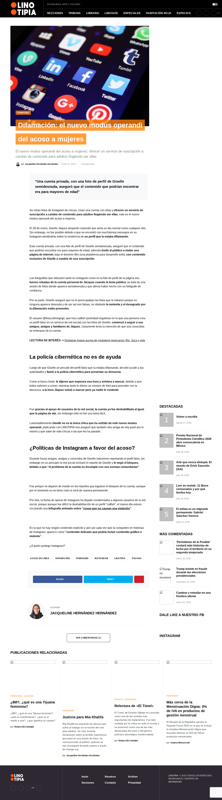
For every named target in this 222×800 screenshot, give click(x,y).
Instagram (101, 558)
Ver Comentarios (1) (88, 638)
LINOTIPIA (173, 775)
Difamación (63, 558)
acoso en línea (39, 558)
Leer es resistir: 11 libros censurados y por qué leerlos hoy (192, 489)
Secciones (88, 782)
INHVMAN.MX (175, 782)
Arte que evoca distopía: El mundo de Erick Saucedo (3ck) (194, 466)
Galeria (28, 696)
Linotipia (119, 558)
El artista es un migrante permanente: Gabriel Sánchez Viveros (192, 512)
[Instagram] (206, 13)
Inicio (85, 776)
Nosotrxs (110, 776)
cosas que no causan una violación (106, 508)
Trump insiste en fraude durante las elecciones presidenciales (191, 572)
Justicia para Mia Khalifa (82, 717)
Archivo (133, 776)
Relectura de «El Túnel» (134, 706)
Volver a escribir (186, 416)
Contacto (110, 782)
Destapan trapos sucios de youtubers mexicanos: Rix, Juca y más (105, 340)
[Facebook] (199, 13)
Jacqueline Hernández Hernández (83, 613)
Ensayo (118, 699)
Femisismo (82, 558)
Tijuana (137, 558)
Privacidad (134, 782)
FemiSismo (23, 113)
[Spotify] (39, 787)
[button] (215, 4)
